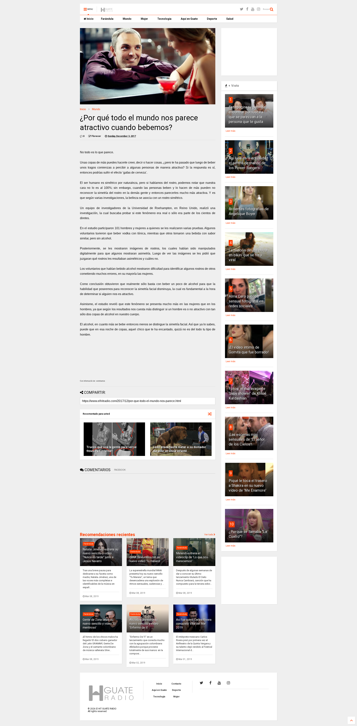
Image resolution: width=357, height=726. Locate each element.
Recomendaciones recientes (107, 534)
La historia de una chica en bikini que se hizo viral (248, 255)
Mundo (127, 18)
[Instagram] (258, 9)
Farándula (107, 18)
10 (232, 524)
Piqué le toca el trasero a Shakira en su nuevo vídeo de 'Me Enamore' (248, 485)
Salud (229, 18)
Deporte (212, 18)
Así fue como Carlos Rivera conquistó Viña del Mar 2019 (193, 623)
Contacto (176, 683)
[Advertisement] (108, 502)
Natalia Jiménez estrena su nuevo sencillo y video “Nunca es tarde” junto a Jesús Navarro (100, 555)
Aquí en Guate (189, 18)
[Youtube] (252, 9)
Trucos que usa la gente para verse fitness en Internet (111, 449)
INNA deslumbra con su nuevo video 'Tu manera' (144, 559)
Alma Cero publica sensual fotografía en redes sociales (246, 301)
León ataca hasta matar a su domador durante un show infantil (179, 449)
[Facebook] (247, 9)
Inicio (90, 18)
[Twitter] (241, 9)
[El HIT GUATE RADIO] (107, 10)
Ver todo (209, 534)
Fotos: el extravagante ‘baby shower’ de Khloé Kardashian (247, 393)
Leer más (230, 131)
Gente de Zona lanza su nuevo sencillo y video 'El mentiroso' (99, 623)
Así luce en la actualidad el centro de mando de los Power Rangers (248, 163)
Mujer (144, 18)
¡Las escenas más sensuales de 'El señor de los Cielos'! (247, 439)
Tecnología (164, 18)
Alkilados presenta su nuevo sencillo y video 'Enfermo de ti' (143, 623)
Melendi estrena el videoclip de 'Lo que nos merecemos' (192, 557)
